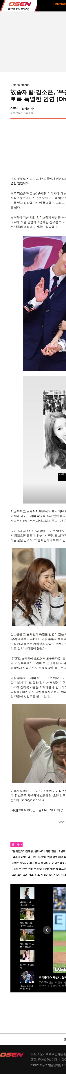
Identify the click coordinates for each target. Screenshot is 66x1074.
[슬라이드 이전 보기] (47, 930)
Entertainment (19, 84)
